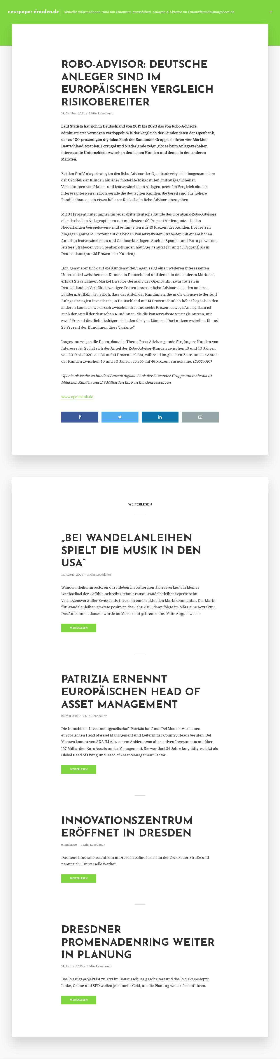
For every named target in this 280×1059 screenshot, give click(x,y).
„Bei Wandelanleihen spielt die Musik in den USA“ (131, 551)
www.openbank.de (77, 397)
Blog (180, 12)
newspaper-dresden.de (33, 12)
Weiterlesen (79, 628)
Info (193, 12)
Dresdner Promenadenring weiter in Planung (138, 943)
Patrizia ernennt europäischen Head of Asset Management (130, 692)
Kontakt (210, 12)
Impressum (230, 12)
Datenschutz (253, 12)
